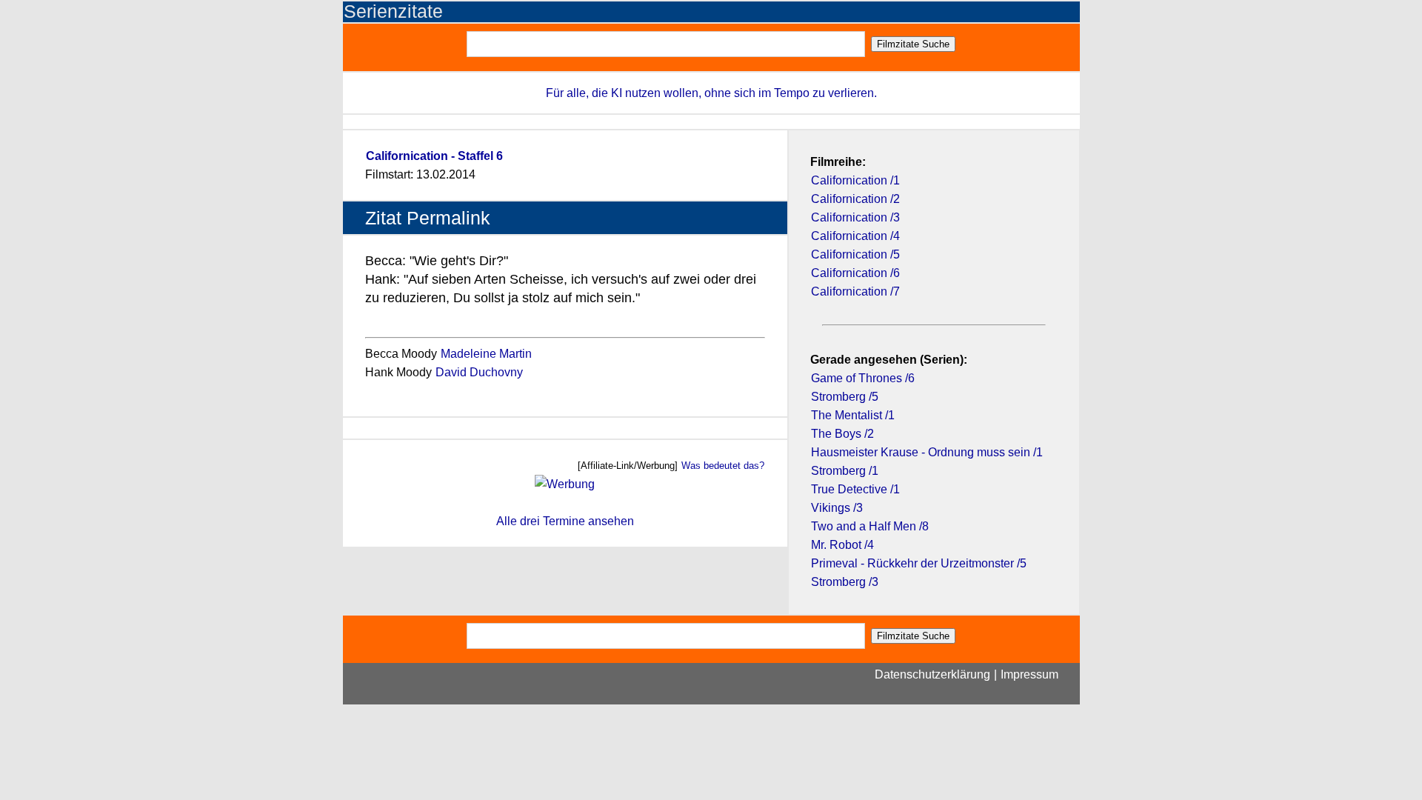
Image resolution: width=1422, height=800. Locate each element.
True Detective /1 (855, 489)
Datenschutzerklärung (932, 674)
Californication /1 (855, 180)
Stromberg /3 (844, 582)
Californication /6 (855, 273)
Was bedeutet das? (722, 465)
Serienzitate (393, 11)
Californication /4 (855, 236)
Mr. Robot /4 (842, 545)
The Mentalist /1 (853, 415)
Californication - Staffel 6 (434, 156)
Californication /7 (855, 291)
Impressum (1029, 674)
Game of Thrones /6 (863, 378)
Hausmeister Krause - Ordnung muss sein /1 (927, 452)
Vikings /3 (837, 507)
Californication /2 (855, 199)
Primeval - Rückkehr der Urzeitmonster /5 (919, 563)
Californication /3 (855, 217)
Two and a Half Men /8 (870, 526)
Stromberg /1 (844, 470)
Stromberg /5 (844, 396)
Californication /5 (855, 254)
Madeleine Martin (486, 353)
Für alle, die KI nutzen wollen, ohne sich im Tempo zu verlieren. (711, 93)
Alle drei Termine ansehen (565, 521)
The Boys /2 (842, 433)
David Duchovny (479, 372)
